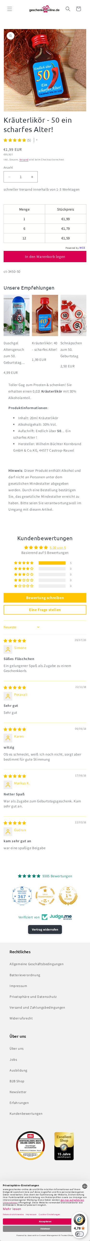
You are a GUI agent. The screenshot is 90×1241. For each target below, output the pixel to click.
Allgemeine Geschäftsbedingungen (37, 964)
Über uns (17, 1048)
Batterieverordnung (25, 975)
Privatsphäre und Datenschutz (33, 996)
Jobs (13, 1059)
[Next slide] (80, 332)
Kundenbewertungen (26, 1113)
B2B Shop (17, 1081)
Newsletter (18, 1092)
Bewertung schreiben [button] (45, 597)
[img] (15, 640)
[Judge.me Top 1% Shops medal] (68, 895)
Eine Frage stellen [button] (45, 609)
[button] (9, 9)
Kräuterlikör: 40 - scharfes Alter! (44, 346)
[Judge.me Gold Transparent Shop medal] (45, 895)
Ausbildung (18, 1070)
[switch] (79, 1234)
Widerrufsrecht (21, 1018)
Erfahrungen (19, 1103)
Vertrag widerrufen (45, 929)
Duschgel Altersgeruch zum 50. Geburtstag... (14, 353)
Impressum (18, 986)
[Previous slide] (10, 332)
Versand (24, 159)
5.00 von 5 (58, 547)
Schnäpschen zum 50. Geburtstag (71, 349)
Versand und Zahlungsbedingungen (37, 1007)
